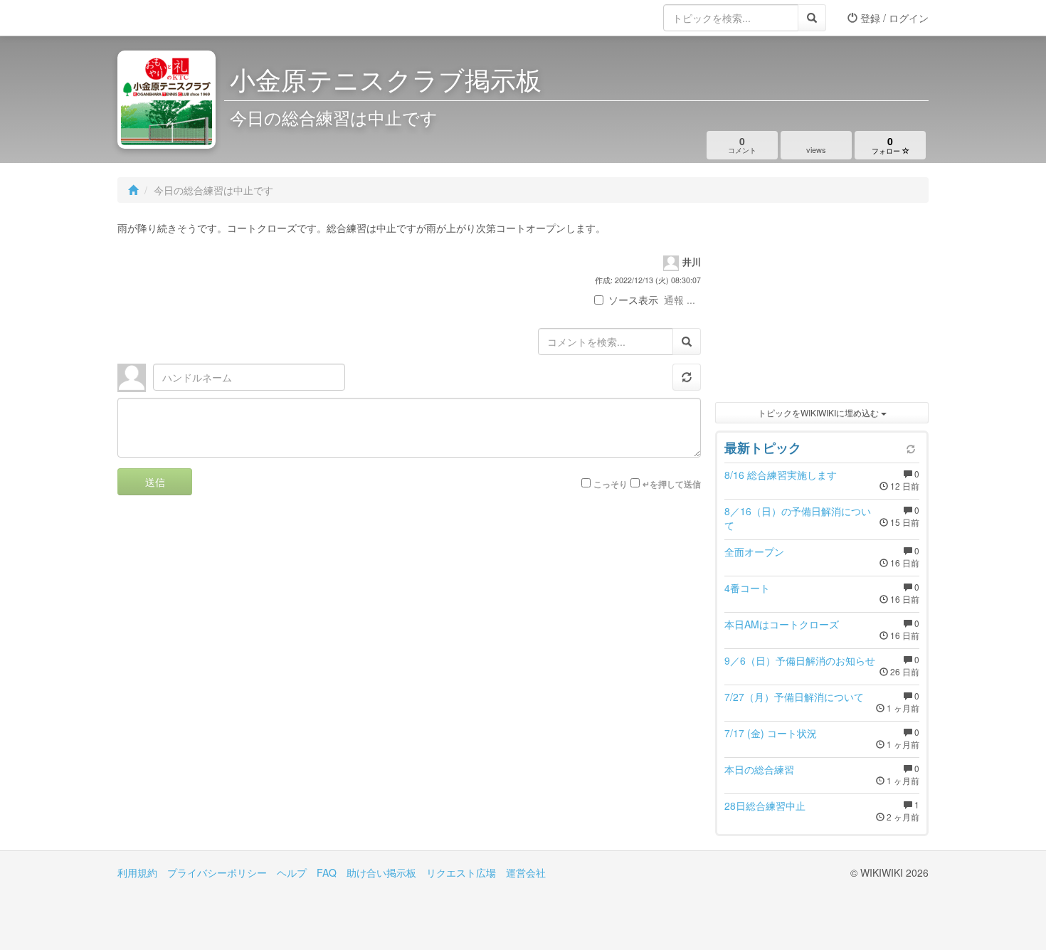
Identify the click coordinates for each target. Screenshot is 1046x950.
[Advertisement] (822, 306)
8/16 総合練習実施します (780, 475)
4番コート (747, 588)
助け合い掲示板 (381, 872)
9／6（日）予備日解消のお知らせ (799, 660)
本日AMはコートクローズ (781, 624)
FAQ (327, 872)
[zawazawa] (174, 18)
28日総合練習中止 (764, 805)
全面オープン (754, 551)
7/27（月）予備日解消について (794, 697)
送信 (155, 482)
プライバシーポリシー (217, 872)
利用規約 (137, 872)
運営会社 (526, 872)
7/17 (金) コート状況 (770, 733)
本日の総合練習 (759, 769)
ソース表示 (633, 299)
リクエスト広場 (461, 872)
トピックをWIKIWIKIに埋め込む (819, 412)
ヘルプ (292, 872)
